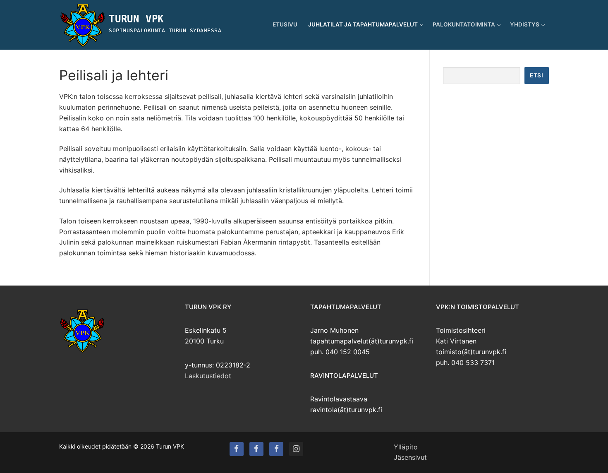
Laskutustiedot (208, 376)
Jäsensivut (410, 457)
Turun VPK (136, 19)
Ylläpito (406, 447)
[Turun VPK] (237, 449)
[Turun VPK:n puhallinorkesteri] (276, 449)
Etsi (536, 75)
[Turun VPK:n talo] (256, 449)
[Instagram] (296, 449)
